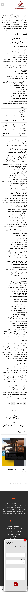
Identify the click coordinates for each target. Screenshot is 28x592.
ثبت (15, 584)
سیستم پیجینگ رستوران (13, 531)
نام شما (24, 552)
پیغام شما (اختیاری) (21, 567)
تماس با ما (13, 539)
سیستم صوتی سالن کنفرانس (13, 529)
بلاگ (13, 536)
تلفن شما (23, 559)
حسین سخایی (19, 403)
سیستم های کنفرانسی (13, 526)
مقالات (9, 403)
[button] (2, 4)
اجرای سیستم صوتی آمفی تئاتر (13, 534)
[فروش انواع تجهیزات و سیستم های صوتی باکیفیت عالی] (20, 4)
